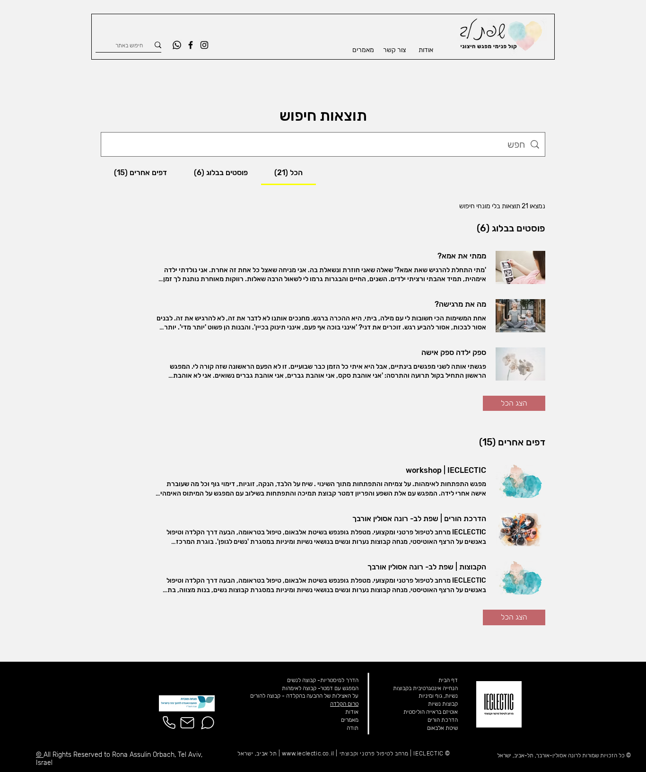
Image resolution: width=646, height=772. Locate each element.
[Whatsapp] (177, 45)
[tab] (288, 172)
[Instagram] (204, 45)
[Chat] (207, 722)
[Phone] (168, 722)
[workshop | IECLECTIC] (520, 481)
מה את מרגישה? (460, 304)
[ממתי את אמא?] (520, 267)
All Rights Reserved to (78, 755)
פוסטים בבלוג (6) (511, 228)
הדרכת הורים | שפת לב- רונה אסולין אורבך (419, 518)
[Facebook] (190, 45)
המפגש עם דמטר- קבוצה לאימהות (320, 688)
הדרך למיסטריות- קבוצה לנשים (322, 680)
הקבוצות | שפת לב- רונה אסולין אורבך (426, 566)
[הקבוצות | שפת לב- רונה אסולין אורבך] (520, 578)
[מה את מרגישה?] (520, 315)
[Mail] (187, 722)
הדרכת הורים (443, 720)
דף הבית (448, 680)
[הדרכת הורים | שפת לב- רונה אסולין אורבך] (520, 529)
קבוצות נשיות (443, 704)
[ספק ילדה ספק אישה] (520, 364)
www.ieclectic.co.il (308, 753)
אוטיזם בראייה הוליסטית (430, 712)
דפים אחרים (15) (512, 442)
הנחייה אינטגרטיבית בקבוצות (425, 688)
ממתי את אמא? (461, 255)
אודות (351, 712)
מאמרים (349, 720)
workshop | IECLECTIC (446, 470)
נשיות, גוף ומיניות (438, 695)
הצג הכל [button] (514, 403)
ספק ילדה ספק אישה (453, 352)
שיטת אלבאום (442, 728)
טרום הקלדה (344, 704)
